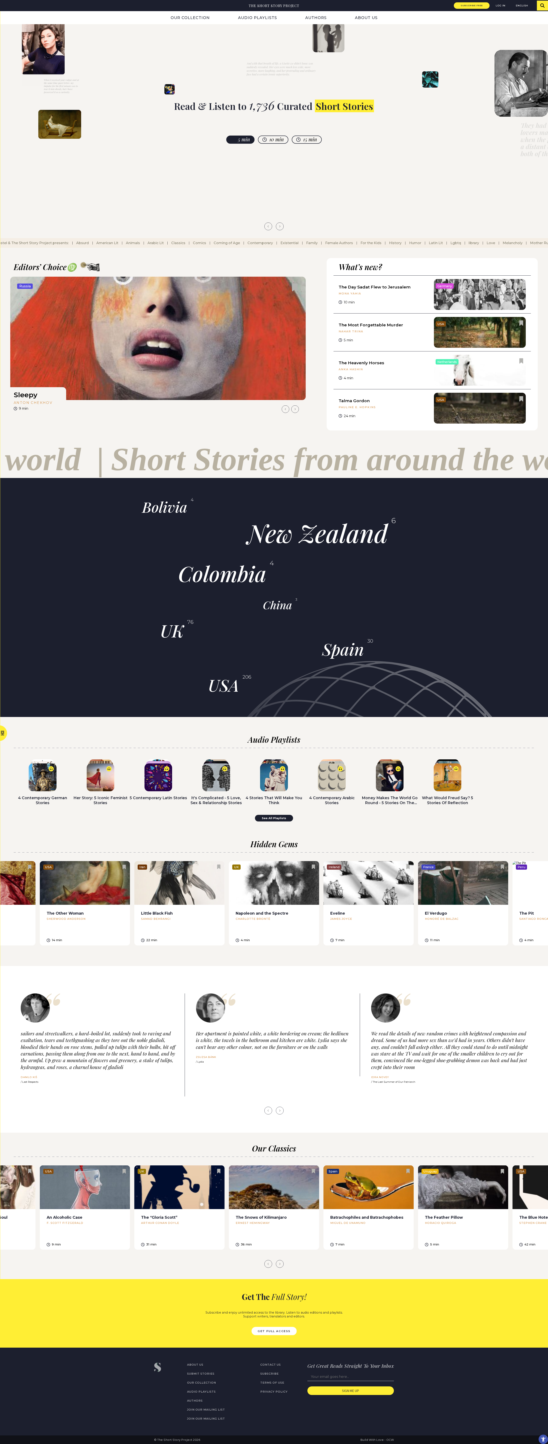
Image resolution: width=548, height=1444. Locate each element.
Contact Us (270, 1364)
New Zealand (317, 532)
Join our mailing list (206, 1409)
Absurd (74, 243)
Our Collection (190, 17)
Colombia (222, 573)
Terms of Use (272, 1382)
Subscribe (269, 1373)
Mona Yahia (350, 293)
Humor (407, 243)
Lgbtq (448, 243)
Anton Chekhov (33, 403)
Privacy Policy (274, 1391)
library (466, 243)
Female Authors (331, 243)
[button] (543, 1439)
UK (172, 630)
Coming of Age (219, 243)
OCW (390, 1439)
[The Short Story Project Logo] (5, 5)
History (387, 243)
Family (304, 243)
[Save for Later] (295, 288)
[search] (542, 5)
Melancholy (505, 243)
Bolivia (164, 506)
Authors (316, 17)
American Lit (100, 243)
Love (483, 243)
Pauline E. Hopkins (357, 407)
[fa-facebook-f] (156, 1382)
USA (223, 685)
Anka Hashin (351, 369)
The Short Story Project (274, 5)
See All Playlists (274, 818)
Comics (191, 243)
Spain (343, 649)
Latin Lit (428, 243)
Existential (282, 243)
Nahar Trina (351, 331)
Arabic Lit (148, 243)
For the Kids (363, 243)
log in (500, 5)
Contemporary (252, 243)
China (277, 604)
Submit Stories (200, 1373)
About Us (366, 17)
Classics (171, 243)
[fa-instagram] (165, 1382)
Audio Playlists (257, 17)
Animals (125, 243)
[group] (158, 345)
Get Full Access (274, 1331)
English (522, 5)
